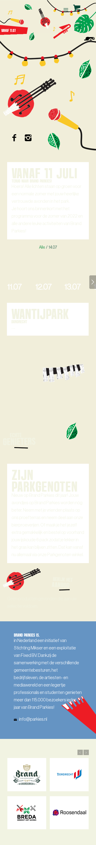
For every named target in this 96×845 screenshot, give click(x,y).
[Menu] (65, 9)
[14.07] (49, 259)
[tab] (14, 290)
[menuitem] (66, 9)
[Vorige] (80, 752)
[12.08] (49, 406)
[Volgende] (92, 282)
